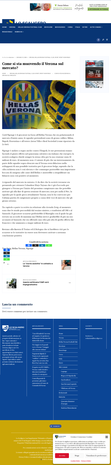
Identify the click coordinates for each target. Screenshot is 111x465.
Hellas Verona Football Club (30, 27)
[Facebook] (98, 40)
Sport (57, 57)
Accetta (62, 456)
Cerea (70, 27)
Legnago (64, 371)
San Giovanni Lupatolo (69, 384)
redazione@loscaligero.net (94, 338)
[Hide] (4, 263)
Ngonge (29, 248)
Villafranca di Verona (68, 388)
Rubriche (18, 32)
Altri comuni (95, 27)
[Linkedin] (42, 245)
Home (4, 27)
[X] (35, 245)
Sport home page (64, 57)
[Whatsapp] (49, 245)
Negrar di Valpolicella (68, 376)
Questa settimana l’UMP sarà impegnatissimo (36, 282)
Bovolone (48, 27)
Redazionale (7, 32)
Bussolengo (60, 27)
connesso (18, 311)
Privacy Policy (86, 461)
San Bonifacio (65, 380)
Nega (77, 456)
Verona (12, 27)
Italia (77, 27)
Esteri (84, 27)
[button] (107, 437)
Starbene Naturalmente (69, 408)
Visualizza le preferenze (96, 456)
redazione (11, 57)
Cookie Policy (75, 461)
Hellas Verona (18, 248)
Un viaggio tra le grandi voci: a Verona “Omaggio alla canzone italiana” (40, 347)
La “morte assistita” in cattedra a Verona (38, 264)
